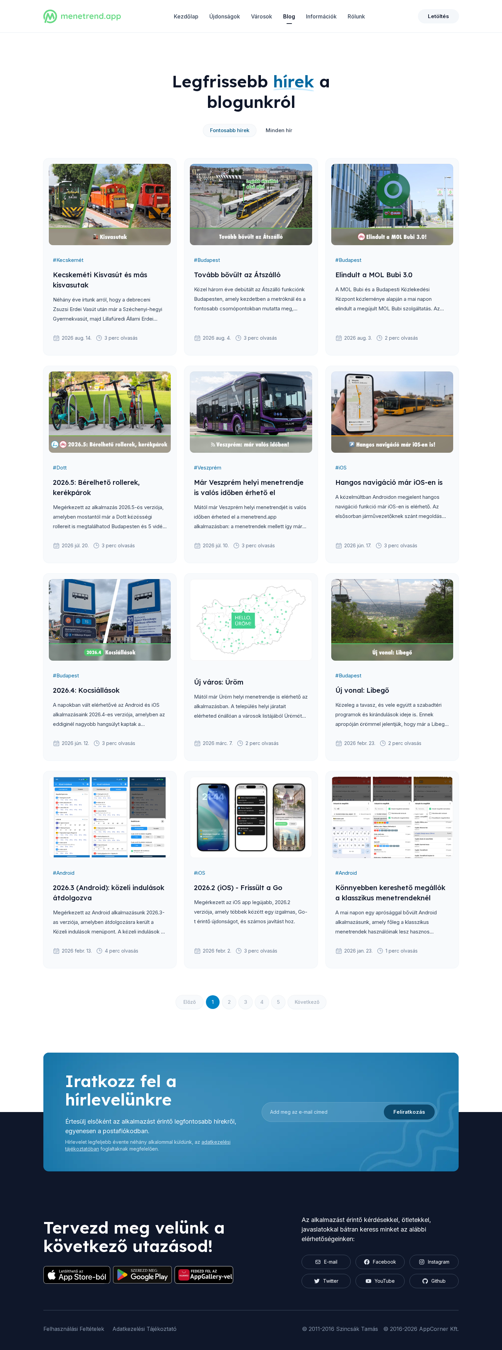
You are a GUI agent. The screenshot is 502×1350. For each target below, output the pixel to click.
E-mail (330, 1262)
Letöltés (438, 16)
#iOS (341, 467)
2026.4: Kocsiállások (86, 690)
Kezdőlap (186, 16)
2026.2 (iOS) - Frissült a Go (238, 887)
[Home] (82, 16)
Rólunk (356, 16)
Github (438, 1281)
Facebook (384, 1262)
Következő (307, 1002)
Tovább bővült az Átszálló (237, 274)
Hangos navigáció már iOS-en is (389, 482)
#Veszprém (207, 467)
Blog (289, 16)
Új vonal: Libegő (362, 690)
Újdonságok (224, 16)
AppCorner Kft (438, 1328)
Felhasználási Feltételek (73, 1328)
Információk (321, 16)
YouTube (385, 1281)
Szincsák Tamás (357, 1328)
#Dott (60, 467)
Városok (261, 16)
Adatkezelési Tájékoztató (144, 1328)
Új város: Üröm (218, 682)
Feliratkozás (409, 1112)
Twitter (330, 1281)
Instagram (438, 1262)
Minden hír (279, 130)
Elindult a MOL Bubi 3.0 (374, 274)
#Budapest (207, 260)
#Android (63, 873)
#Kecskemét (68, 260)
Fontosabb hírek (229, 130)
